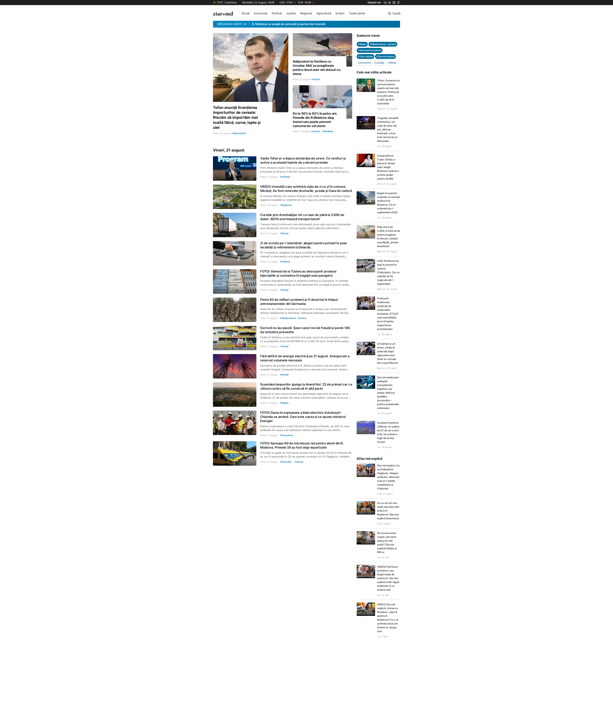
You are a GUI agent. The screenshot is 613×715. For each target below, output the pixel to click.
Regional (306, 13)
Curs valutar (365, 56)
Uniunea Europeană (369, 50)
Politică (277, 13)
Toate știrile (357, 13)
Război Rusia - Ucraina (383, 44)
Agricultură (323, 13)
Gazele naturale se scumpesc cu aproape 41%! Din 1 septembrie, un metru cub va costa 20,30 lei (318, 24)
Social (246, 13)
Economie (260, 13)
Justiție (291, 13)
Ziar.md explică (385, 56)
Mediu (392, 62)
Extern (340, 13)
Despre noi (374, 2)
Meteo (362, 44)
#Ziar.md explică (369, 459)
